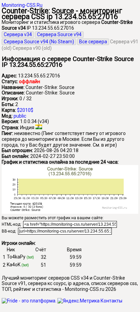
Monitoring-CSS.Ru (22, 5)
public (20, 116)
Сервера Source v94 (59, 34)
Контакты (111, 300)
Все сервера (93, 41)
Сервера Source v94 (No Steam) (39, 41)
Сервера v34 (18, 34)
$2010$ (25, 110)
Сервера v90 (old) (32, 48)
